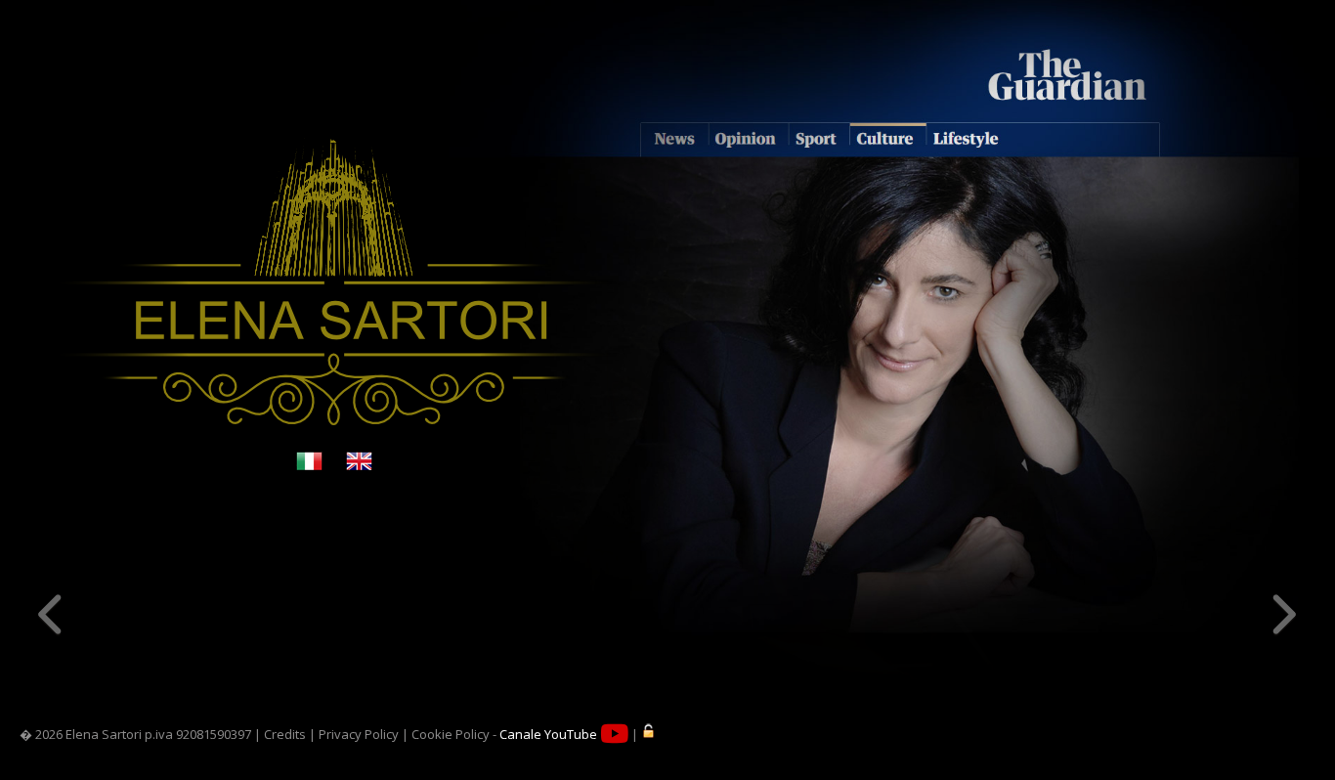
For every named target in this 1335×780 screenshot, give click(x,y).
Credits (285, 734)
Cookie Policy (450, 734)
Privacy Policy (359, 734)
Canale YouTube (549, 734)
